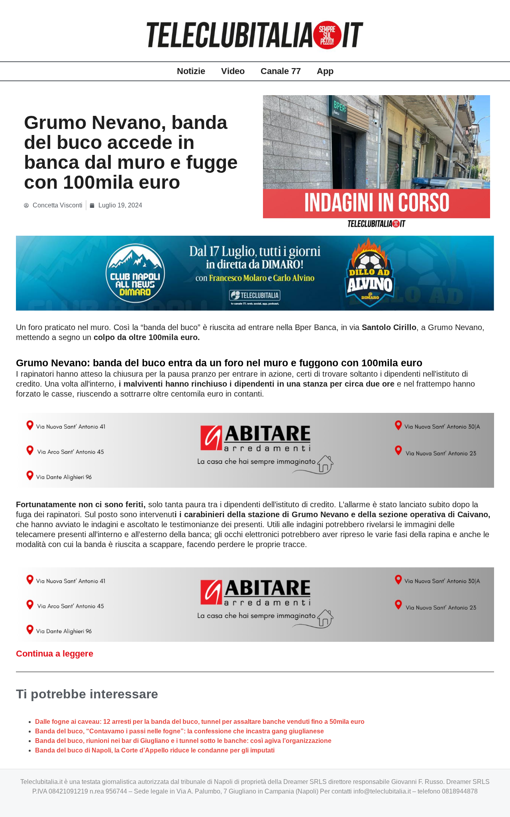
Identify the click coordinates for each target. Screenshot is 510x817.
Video (233, 71)
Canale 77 (281, 71)
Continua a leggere (54, 654)
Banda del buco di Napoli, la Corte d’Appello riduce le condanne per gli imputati (155, 750)
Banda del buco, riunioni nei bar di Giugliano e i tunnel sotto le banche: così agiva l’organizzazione (183, 740)
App (325, 71)
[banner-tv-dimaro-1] (255, 272)
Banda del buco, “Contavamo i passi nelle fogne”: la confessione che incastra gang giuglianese (179, 731)
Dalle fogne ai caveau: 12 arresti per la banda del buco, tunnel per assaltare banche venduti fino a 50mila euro (200, 721)
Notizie (191, 71)
